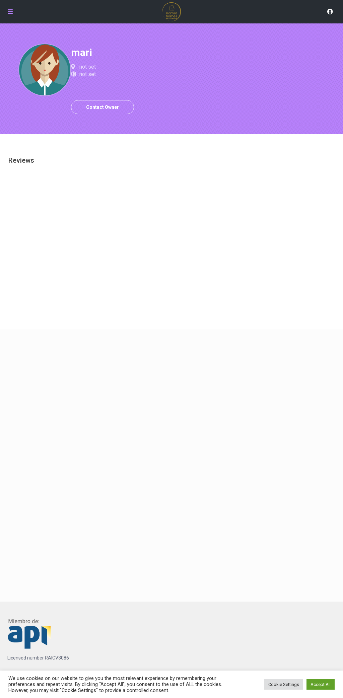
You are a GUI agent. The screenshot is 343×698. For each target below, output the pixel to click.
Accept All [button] (321, 684)
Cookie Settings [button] (283, 684)
